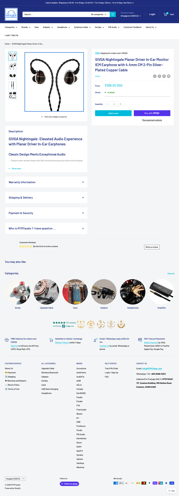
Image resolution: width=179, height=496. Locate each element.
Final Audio (81, 409)
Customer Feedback (132, 27)
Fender (79, 401)
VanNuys (80, 463)
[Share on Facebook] (154, 76)
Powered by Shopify (13, 488)
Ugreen (79, 459)
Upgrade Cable (47, 368)
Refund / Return (62, 342)
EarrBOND (81, 393)
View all (171, 273)
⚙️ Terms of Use (12, 389)
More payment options (152, 120)
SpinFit (79, 451)
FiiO (78, 405)
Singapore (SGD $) (13, 479)
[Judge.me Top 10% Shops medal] (121, 324)
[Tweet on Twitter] (164, 76)
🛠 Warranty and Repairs (15, 380)
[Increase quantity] (120, 104)
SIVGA (97, 76)
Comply (79, 389)
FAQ (106, 376)
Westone (80, 467)
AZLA (79, 385)
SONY (79, 446)
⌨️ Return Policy (12, 385)
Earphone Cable (81, 27)
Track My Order (111, 368)
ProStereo (80, 426)
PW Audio (112, 27)
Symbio (79, 455)
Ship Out (14, 346)
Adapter (46, 27)
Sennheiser (81, 438)
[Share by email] (168, 76)
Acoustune (81, 368)
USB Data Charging (49, 389)
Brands (24, 27)
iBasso (79, 413)
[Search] (113, 14)
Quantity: (99, 104)
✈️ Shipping (10, 376)
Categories (9, 27)
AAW (78, 380)
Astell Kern (81, 372)
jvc (77, 417)
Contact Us (104, 346)
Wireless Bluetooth (49, 372)
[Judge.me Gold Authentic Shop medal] (81, 324)
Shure (79, 442)
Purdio (79, 430)
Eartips (98, 27)
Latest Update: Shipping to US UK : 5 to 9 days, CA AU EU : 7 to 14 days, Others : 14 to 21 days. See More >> (89, 2)
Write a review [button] (152, 247)
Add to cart (113, 113)
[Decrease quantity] (107, 104)
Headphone (62, 27)
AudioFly (80, 376)
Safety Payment (151, 342)
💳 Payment (10, 372)
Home (7, 44)
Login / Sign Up (11, 35)
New (37, 27)
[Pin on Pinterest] (159, 76)
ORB (78, 422)
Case (43, 385)
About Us (150, 27)
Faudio (79, 397)
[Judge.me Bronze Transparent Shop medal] (101, 324)
